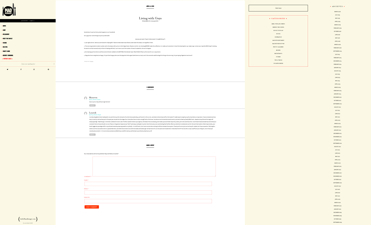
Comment (88, 176)
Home (4, 26)
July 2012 (337, 110)
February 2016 (337, 48)
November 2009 (337, 215)
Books (278, 33)
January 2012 (337, 130)
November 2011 (337, 136)
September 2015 (337, 51)
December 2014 (338, 61)
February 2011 (337, 166)
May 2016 (337, 38)
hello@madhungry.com (27, 219)
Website (87, 197)
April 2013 (337, 84)
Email (86, 188)
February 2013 (337, 90)
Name (86, 180)
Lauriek (92, 113)
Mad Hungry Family (278, 40)
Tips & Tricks (278, 60)
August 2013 (337, 71)
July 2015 (337, 54)
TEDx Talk (278, 8)
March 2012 (337, 123)
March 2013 (337, 87)
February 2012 (337, 127)
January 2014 (337, 67)
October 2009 (337, 219)
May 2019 (337, 18)
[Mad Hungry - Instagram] (34, 69)
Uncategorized (278, 63)
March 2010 (337, 202)
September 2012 (337, 103)
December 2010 (338, 173)
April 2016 (337, 41)
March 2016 (337, 44)
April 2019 (337, 21)
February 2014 (337, 64)
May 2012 (337, 117)
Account (24, 20)
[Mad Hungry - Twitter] (7, 69)
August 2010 (337, 186)
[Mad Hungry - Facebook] (21, 69)
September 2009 (337, 222)
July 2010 (337, 189)
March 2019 (337, 24)
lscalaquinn (154, 21)
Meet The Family (7, 39)
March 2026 (337, 11)
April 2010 (337, 199)
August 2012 (337, 107)
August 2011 (337, 146)
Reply (92, 105)
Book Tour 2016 (278, 30)
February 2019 (337, 28)
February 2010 (337, 206)
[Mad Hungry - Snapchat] (48, 69)
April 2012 (337, 120)
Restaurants (278, 53)
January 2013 (337, 94)
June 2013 (337, 77)
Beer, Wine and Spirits (278, 23)
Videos (5, 43)
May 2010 (337, 196)
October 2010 (337, 179)
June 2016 (337, 34)
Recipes (278, 50)
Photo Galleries (278, 46)
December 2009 (338, 212)
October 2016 (337, 31)
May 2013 (337, 80)
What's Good (6, 51)
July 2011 (337, 150)
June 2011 (337, 153)
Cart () (32, 20)
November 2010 (337, 176)
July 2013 (337, 74)
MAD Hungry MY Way (278, 43)
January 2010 (337, 209)
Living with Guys (150, 18)
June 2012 (337, 113)
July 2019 (337, 15)
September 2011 (337, 143)
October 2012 (337, 100)
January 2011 (337, 169)
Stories (91, 61)
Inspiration (278, 37)
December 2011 (338, 133)
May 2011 (337, 156)
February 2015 (337, 57)
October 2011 (337, 140)
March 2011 (337, 163)
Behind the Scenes (278, 27)
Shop (4, 30)
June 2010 (337, 192)
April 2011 (337, 159)
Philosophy (6, 34)
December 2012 (338, 97)
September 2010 (337, 182)
